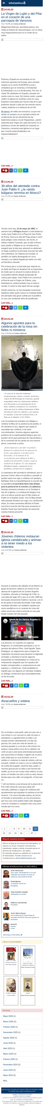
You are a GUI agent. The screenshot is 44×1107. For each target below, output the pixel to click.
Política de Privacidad (31, 1089)
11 (30, 829)
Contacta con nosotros (17, 1089)
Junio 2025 (8, 1043)
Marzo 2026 (8, 1022)
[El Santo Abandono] (11, 954)
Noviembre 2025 (10, 1032)
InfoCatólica (16, 3)
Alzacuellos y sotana (15, 701)
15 (15, 833)
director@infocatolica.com (26, 858)
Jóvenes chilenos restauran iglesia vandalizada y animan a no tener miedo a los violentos (21, 541)
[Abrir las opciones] (3, 3)
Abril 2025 (7, 1048)
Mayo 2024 (8, 1075)
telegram (28, 1096)
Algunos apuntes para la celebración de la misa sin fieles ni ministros (19, 326)
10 (24, 829)
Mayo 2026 (8, 1016)
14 (10, 833)
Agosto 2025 (8, 1038)
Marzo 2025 (8, 1054)
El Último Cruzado (11, 993)
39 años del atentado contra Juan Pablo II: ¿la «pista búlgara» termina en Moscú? (21, 189)
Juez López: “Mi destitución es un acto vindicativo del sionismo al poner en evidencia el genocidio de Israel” (23, 875)
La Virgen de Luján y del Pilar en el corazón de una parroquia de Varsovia (21, 17)
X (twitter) (15, 1096)
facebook (22, 1096)
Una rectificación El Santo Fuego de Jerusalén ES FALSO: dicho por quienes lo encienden (25, 917)
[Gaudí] (28, 984)
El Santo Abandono (11, 962)
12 (35, 829)
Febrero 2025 (9, 1059)
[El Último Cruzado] (11, 984)
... (9, 829)
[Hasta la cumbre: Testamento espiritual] (28, 954)
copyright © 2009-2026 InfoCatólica (22, 1094)
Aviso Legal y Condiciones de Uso (25, 1091)
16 (21, 833)
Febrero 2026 (9, 1027)
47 (32, 833)
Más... (5, 1081)
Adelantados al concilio (18, 894)
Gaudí (28, 993)
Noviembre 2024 (10, 1065)
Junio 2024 (8, 1070)
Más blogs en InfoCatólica (12, 935)
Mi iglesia (5, 112)
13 (4, 833)
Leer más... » (7, 166)
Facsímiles (14, 905)
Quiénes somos (5, 1089)
